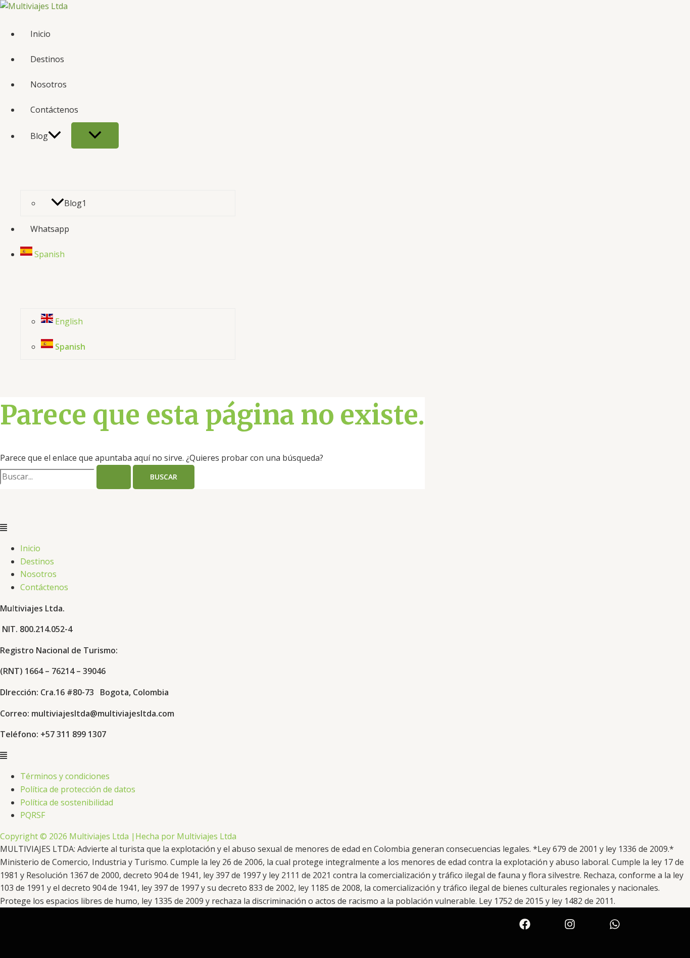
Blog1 (75, 203)
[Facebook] (525, 927)
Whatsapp (49, 228)
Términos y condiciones (65, 776)
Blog (39, 135)
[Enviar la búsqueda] (113, 477)
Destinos (47, 59)
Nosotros (48, 84)
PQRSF (32, 815)
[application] (54, 135)
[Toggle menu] (95, 135)
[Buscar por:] (66, 476)
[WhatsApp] (615, 927)
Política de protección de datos (77, 789)
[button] (345, 528)
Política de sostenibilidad (66, 802)
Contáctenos (54, 109)
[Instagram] (570, 927)
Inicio (40, 33)
